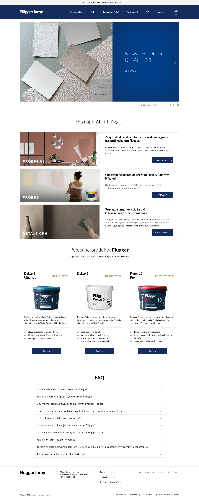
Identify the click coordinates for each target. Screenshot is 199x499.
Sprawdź (162, 195)
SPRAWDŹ (130, 70)
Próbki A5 (162, 160)
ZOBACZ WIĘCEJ (162, 232)
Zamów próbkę (120, 494)
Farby (93, 12)
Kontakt (160, 12)
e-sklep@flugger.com (108, 477)
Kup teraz (46, 351)
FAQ (147, 12)
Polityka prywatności (171, 494)
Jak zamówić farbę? (111, 12)
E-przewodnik (132, 12)
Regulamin (158, 494)
